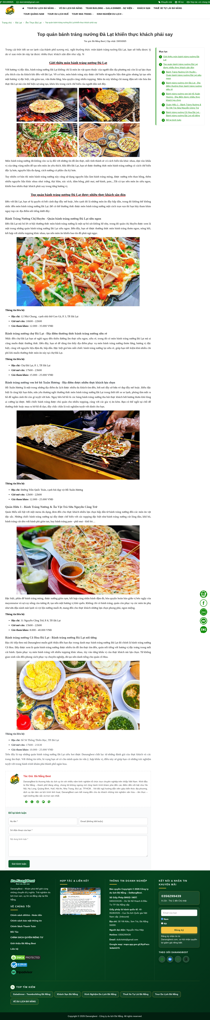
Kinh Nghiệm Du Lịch (109, 14)
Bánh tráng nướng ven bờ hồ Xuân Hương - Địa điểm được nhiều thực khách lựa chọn (183, 96)
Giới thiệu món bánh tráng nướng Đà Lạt (181, 58)
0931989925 (8, 2)
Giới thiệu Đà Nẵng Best (23, 943)
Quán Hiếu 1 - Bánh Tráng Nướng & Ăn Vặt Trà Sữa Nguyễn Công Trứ (183, 106)
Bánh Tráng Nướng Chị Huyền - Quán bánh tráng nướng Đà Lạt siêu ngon (183, 75)
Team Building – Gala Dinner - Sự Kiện (109, 8)
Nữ (165, 923)
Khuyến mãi (166, 2)
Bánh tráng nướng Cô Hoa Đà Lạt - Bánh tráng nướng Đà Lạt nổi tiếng (183, 114)
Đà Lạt (18, 22)
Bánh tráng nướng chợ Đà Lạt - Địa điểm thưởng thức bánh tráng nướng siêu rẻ (184, 86)
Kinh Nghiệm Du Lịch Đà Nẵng (100, 994)
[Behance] (170, 959)
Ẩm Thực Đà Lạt (34, 22)
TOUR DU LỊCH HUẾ (58, 14)
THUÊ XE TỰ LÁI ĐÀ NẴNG (168, 8)
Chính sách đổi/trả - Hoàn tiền (26, 915)
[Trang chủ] (23, 8)
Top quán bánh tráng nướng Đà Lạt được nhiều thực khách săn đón (180, 66)
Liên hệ (14, 949)
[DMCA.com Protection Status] (25, 957)
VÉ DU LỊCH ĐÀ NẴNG (70, 8)
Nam (165, 919)
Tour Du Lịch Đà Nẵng (41, 8)
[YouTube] (178, 959)
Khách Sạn (143, 8)
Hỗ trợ (181, 2)
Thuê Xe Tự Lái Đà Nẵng (136, 994)
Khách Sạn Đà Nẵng (67, 994)
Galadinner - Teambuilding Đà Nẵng (31, 994)
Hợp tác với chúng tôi (200, 2)
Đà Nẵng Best (98, 41)
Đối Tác (14, 932)
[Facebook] (162, 959)
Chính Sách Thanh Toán (23, 926)
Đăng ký (179, 930)
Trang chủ (7, 22)
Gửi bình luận (19, 864)
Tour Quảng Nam (34, 14)
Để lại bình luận (173, 120)
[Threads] (186, 959)
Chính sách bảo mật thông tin (26, 920)
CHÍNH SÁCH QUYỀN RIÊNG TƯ (26, 937)
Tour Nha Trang (82, 14)
